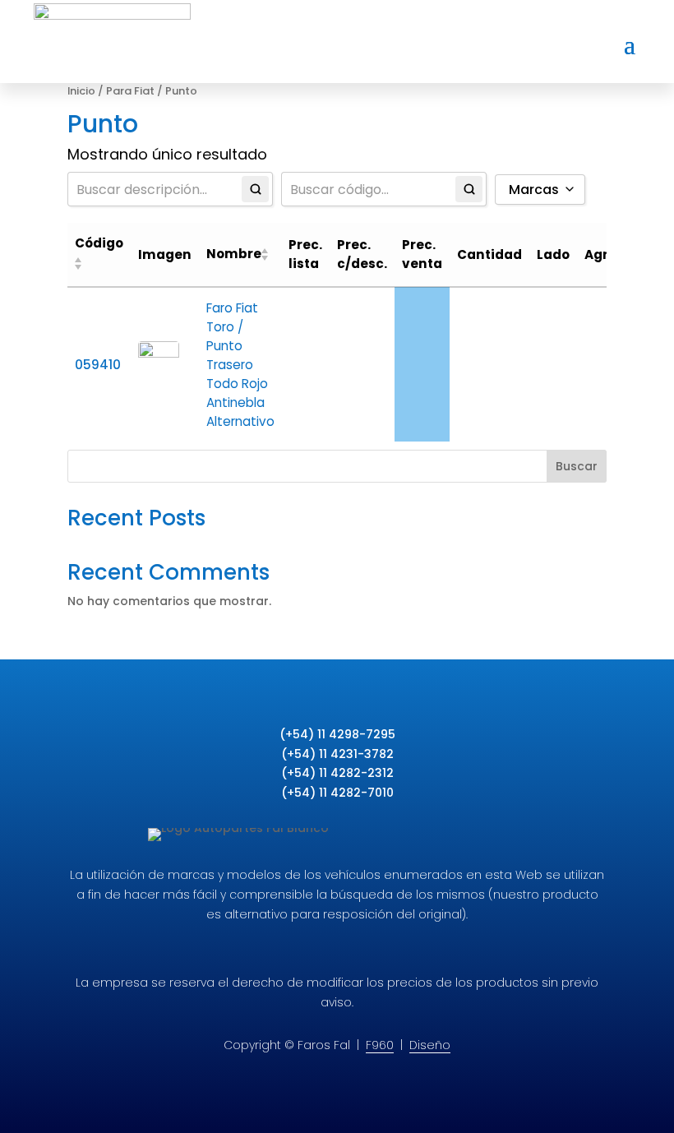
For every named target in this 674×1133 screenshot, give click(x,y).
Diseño (429, 1045)
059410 (98, 364)
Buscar (577, 466)
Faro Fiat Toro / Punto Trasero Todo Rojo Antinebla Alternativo (240, 364)
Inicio (81, 91)
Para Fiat (130, 91)
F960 (380, 1045)
